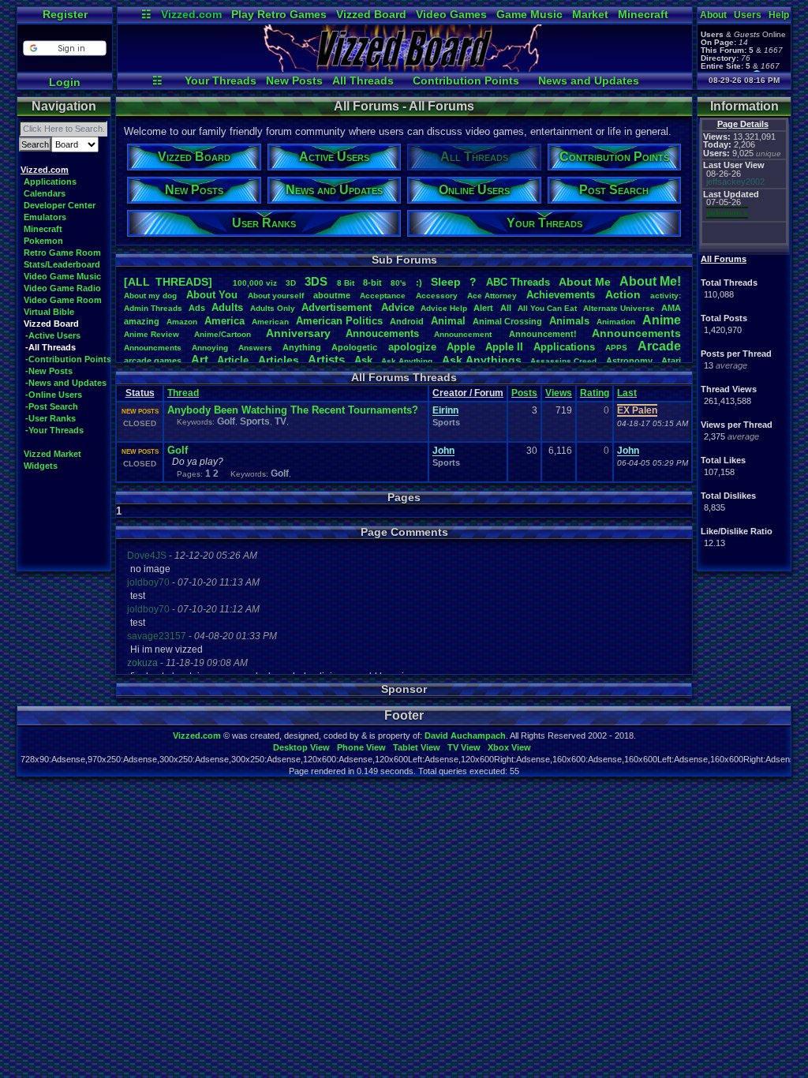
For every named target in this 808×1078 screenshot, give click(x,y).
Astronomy (629, 360)
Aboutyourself (276, 295)
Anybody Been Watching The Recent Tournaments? (292, 410)
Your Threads (220, 80)
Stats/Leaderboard (62, 264)
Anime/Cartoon (222, 334)
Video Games (451, 14)
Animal (448, 321)
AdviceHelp (444, 308)
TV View (464, 747)
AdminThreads (153, 308)
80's (398, 283)
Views (558, 393)
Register (65, 14)
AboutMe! (650, 281)
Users (747, 15)
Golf (226, 421)
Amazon (181, 321)
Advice (397, 307)
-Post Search (51, 406)
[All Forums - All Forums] (404, 68)
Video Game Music (62, 276)
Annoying (210, 347)
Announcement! (543, 334)
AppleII (504, 347)
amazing (141, 321)
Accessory (437, 295)
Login (64, 82)
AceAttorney (492, 295)
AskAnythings (482, 360)
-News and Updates (66, 382)
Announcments (152, 347)
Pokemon (43, 240)
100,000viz (255, 283)
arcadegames (152, 360)
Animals (569, 321)
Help (779, 15)
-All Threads (50, 347)
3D (291, 283)
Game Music (529, 14)
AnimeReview (151, 334)
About (713, 15)
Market (590, 14)
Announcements (636, 333)
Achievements (560, 295)
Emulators (45, 217)
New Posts (294, 80)
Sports (255, 421)
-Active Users (52, 335)
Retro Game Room (62, 252)
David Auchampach (465, 735)
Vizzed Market (52, 454)
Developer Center (59, 205)
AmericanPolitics (339, 321)
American (270, 321)
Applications (50, 181)
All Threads (363, 80)
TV (280, 421)
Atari (671, 360)
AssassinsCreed (563, 361)
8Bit (345, 283)
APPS (616, 347)
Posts (524, 393)
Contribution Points (466, 80)
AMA (671, 308)
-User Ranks (50, 418)
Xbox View (509, 747)
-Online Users (53, 394)
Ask (363, 360)
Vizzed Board (371, 14)
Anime (661, 320)
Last (627, 393)
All (505, 308)
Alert (483, 308)
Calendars (44, 193)
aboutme (331, 295)
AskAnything (406, 361)
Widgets (41, 465)
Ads (197, 308)
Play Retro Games (279, 14)
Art (199, 359)
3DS (316, 281)
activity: (665, 295)
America (224, 321)
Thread (183, 393)
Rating (594, 393)
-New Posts (49, 371)
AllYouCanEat (547, 308)
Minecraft (643, 14)
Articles (278, 360)
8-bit (372, 282)
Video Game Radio (62, 288)
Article (233, 360)
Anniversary (298, 333)
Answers (255, 347)
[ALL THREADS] (168, 281)
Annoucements (382, 333)
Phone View (361, 747)
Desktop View (301, 747)
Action (623, 294)
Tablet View (416, 747)
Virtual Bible (49, 311)
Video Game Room (63, 300)
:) (419, 282)
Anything (301, 347)
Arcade (659, 346)
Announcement (464, 334)
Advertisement (338, 307)
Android (407, 321)
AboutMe (585, 281)
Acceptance (383, 295)
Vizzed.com (191, 14)
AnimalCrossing (507, 321)
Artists (326, 359)
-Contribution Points (68, 359)
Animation (616, 321)
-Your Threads (54, 430)
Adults (227, 307)
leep (446, 281)
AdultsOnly (272, 308)
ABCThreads (518, 282)
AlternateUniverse (619, 308)
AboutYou (212, 295)
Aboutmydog (150, 295)
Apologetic (354, 347)
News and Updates (588, 80)
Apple (461, 347)
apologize (412, 347)
